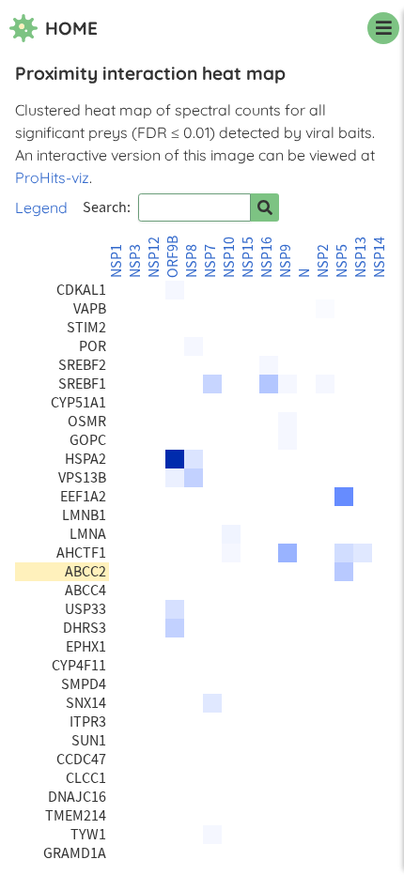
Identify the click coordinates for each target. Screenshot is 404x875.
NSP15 (248, 257)
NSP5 (342, 261)
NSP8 (191, 261)
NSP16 (266, 257)
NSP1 (116, 261)
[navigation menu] (383, 28)
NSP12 (154, 257)
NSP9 (285, 261)
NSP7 (210, 261)
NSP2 (323, 261)
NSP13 (360, 257)
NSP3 (135, 261)
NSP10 (229, 257)
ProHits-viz (52, 177)
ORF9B (172, 257)
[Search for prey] (265, 207)
